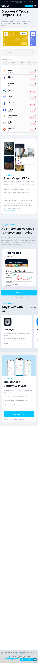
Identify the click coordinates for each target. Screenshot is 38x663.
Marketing (27, 656)
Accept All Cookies (26, 659)
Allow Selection (12, 659)
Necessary (13, 656)
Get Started (29, 6)
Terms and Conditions (21, 653)
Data (20, 656)
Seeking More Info (9, 210)
